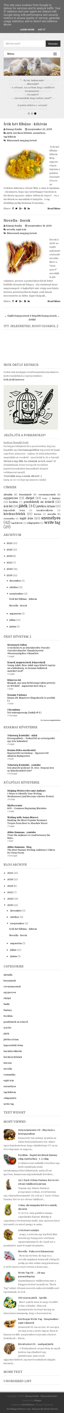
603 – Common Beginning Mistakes (27, 805)
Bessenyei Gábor (17, 641)
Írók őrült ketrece (14, 376)
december (15, 577)
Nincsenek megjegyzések (22, 137)
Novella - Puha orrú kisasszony (36, 1248)
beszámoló (25, 491)
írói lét (8, 502)
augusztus (15, 610)
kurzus (37, 510)
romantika (9, 515)
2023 (9, 552)
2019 (9, 571)
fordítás (13, 498)
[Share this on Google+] (20, 205)
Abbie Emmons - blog (19, 843)
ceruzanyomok (47, 491)
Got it (41, 29)
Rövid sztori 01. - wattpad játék (35, 1340)
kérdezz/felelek (22, 129)
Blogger (37, 1397)
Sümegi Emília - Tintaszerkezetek (41, 1393)
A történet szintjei (28, 1226)
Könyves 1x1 (14, 676)
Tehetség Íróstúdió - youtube (24, 761)
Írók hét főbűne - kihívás (25, 121)
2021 (9, 559)
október (14, 583)
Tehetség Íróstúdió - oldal (22, 732)
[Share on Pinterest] (25, 205)
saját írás (21, 226)
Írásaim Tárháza (17, 691)
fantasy (56, 494)
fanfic (44, 495)
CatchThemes (27, 1401)
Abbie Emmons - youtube (21, 828)
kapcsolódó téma (14, 507)
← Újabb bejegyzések (16, 312)
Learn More (27, 29)
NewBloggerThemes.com (18, 1405)
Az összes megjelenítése (50, 717)
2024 (9, 546)
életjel (30, 494)
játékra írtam (45, 502)
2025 (9, 539)
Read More (53, 205)
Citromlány (13, 706)
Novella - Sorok (17, 217)
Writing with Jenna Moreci (22, 813)
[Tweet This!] (16, 205)
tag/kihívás (10, 133)
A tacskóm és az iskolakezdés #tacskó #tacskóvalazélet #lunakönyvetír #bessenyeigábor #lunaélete (28, 647)
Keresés (53, 43)
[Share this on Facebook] (12, 205)
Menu (10, 53)
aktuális (8, 491)
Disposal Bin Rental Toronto (45, 1405)
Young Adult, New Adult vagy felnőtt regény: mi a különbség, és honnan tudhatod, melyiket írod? (31, 665)
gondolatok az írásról (38, 498)
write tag (52, 519)
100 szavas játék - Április (32, 1294)
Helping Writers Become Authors (26, 787)
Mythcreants (14, 802)
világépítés (33, 519)
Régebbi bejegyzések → (46, 312)
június (12, 623)
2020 (10, 565)
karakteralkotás (45, 507)
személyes (39, 129)
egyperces (11, 494)
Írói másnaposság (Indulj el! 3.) (24, 709)
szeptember (16, 590)
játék (9, 129)
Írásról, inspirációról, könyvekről (26, 659)
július (12, 616)
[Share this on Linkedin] (29, 205)
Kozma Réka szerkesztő (21, 746)
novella (11, 226)
